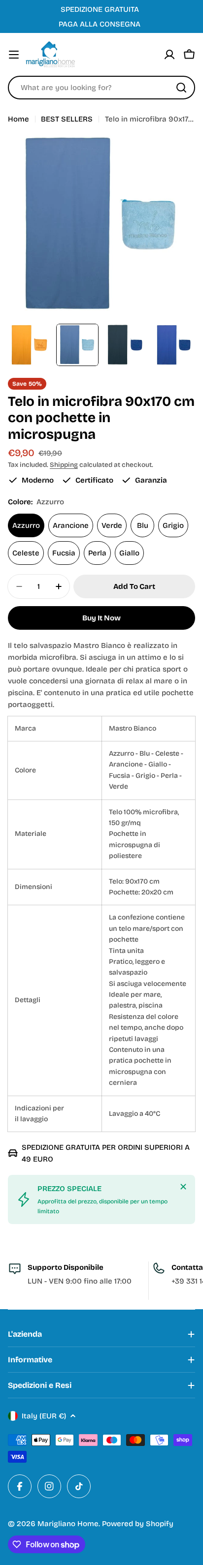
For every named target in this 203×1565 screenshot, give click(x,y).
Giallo (129, 553)
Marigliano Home (68, 1523)
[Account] (169, 55)
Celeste (25, 553)
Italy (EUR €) (44, 1416)
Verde (112, 525)
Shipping (64, 464)
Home (18, 119)
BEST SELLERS (67, 119)
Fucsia (63, 553)
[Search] (181, 87)
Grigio (173, 525)
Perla (97, 553)
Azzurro (26, 525)
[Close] (183, 1186)
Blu (142, 525)
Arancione (71, 525)
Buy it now (101, 618)
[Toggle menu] (14, 55)
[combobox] (101, 87)
